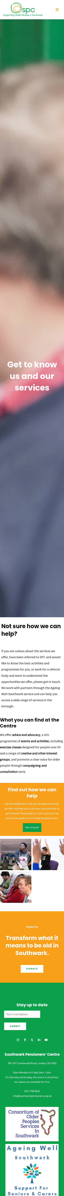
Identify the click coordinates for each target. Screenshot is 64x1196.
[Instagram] (17, 1039)
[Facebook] (24, 1039)
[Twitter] (32, 1039)
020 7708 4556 (32, 1091)
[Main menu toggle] (57, 9)
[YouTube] (46, 1039)
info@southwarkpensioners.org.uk (32, 1096)
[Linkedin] (39, 1039)
